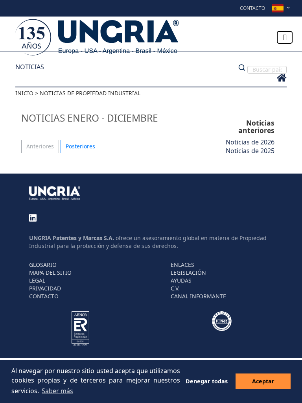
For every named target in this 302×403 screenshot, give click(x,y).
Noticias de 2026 (250, 142)
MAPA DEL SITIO (50, 272)
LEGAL (37, 280)
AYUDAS (181, 280)
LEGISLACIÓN (188, 272)
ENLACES (182, 264)
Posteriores (80, 146)
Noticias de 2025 (250, 150)
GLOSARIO (43, 264)
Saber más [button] (57, 390)
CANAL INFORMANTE (198, 296)
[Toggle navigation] (285, 37)
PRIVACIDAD (45, 288)
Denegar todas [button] (207, 381)
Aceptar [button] (263, 381)
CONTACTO (44, 296)
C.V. (175, 288)
